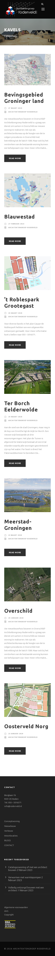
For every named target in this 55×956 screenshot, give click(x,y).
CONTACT (9, 845)
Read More (15, 158)
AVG (6, 911)
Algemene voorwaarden (16, 907)
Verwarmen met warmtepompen (24, 877)
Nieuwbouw (10, 826)
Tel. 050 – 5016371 (12, 802)
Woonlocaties (11, 835)
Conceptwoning (12, 821)
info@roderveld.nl (13, 806)
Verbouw (8, 831)
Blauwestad (19, 217)
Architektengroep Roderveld (23, 112)
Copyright (9, 914)
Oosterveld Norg (26, 726)
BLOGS (7, 840)
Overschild (18, 611)
